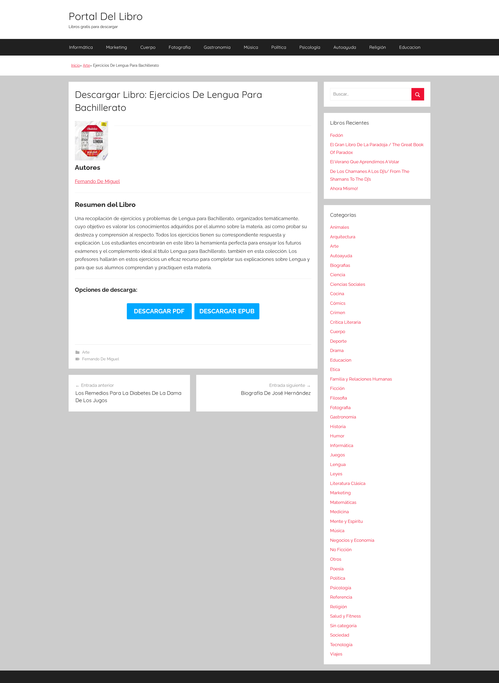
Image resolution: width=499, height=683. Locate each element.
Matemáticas (343, 502)
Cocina (337, 293)
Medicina (339, 511)
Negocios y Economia (352, 540)
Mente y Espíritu (346, 521)
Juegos (337, 454)
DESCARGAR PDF (159, 311)
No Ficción (341, 549)
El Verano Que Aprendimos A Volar (364, 161)
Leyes (336, 473)
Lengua (338, 464)
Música (251, 47)
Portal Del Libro (106, 16)
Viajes (336, 654)
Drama (337, 350)
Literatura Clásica (347, 483)
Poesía (337, 568)
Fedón (336, 135)
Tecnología (341, 644)
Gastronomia (217, 47)
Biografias (340, 265)
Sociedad (339, 635)
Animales (339, 227)
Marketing (116, 47)
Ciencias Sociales (347, 284)
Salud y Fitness (345, 616)
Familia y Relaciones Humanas (361, 379)
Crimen (337, 312)
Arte (86, 65)
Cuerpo (147, 47)
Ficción (337, 388)
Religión (377, 47)
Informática (81, 47)
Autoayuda (344, 47)
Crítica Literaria (345, 322)
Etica (335, 369)
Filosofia (338, 398)
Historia (338, 426)
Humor (337, 435)
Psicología (309, 47)
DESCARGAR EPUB (226, 311)
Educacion (410, 47)
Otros (335, 559)
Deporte (338, 341)
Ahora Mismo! (344, 188)
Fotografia (180, 47)
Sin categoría (343, 625)
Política (278, 47)
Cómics (337, 303)
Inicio (75, 65)
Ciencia (337, 274)
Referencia (341, 597)
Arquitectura (342, 236)
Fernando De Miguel (100, 359)
